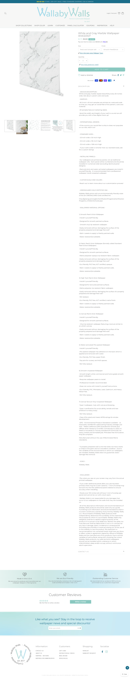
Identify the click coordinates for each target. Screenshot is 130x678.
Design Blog (63, 658)
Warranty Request (89, 653)
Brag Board (63, 655)
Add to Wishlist (87, 75)
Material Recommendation (45, 658)
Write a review (80, 602)
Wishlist (86, 650)
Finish (104, 46)
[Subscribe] (79, 628)
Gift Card (62, 650)
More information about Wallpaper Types (91, 53)
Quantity (81, 57)
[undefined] (7, 75)
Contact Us (40, 650)
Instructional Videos (67, 653)
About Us (39, 653)
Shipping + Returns (42, 655)
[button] (5, 13)
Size (79, 46)
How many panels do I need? (90, 64)
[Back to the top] (127, 668)
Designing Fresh (82, 675)
